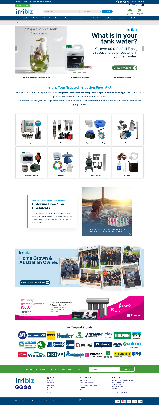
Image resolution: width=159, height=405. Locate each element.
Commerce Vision (57, 401)
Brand (133, 18)
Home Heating (108, 18)
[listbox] (91, 11)
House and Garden (80, 18)
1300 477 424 (120, 392)
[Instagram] (21, 387)
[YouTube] (25, 387)
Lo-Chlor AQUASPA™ (40, 213)
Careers (133, 2)
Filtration (36, 18)
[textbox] (61, 11)
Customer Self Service (44, 401)
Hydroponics (122, 18)
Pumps (67, 18)
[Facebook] (17, 387)
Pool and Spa (95, 18)
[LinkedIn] (29, 387)
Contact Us (140, 2)
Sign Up (127, 369)
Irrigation (25, 18)
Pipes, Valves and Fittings (51, 18)
